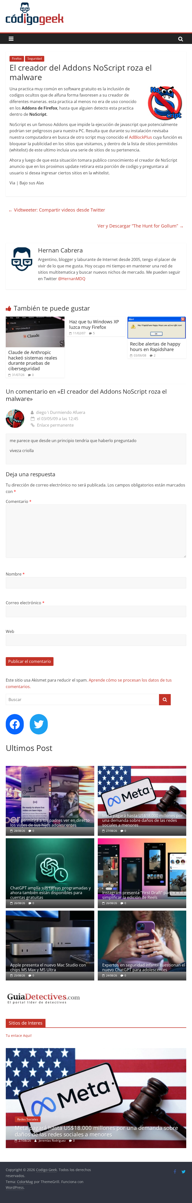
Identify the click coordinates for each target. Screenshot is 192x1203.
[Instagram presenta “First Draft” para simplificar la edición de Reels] (142, 841)
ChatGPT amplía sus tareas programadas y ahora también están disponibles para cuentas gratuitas (50, 892)
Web (10, 631)
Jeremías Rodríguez (52, 1140)
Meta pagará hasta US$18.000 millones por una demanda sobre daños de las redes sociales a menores (142, 820)
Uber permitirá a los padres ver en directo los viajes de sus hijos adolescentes (50, 823)
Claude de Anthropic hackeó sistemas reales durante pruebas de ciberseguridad (32, 360)
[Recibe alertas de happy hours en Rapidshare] (157, 319)
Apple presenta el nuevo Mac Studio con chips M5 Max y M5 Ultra (48, 967)
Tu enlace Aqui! (19, 1035)
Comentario (19, 501)
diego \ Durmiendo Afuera (60, 412)
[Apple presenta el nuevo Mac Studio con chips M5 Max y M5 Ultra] (50, 913)
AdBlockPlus (140, 137)
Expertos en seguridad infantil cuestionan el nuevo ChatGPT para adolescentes (143, 967)
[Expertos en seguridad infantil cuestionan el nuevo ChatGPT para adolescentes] (142, 913)
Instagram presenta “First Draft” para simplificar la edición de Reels (137, 895)
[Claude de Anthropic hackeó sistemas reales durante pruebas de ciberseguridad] (35, 319)
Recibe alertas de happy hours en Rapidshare (155, 346)
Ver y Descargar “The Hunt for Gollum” (141, 226)
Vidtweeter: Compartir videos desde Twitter (56, 210)
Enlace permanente (55, 425)
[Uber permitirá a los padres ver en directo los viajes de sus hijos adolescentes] (50, 768)
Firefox (17, 58)
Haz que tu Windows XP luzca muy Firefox (94, 324)
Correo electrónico (25, 602)
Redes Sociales (27, 1119)
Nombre (15, 574)
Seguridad (35, 58)
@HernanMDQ (71, 278)
